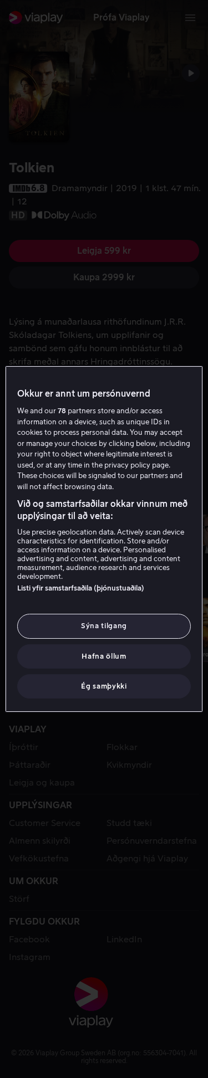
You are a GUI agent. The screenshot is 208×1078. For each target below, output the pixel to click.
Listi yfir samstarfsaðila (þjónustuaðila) (80, 588)
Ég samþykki (103, 686)
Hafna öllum (104, 656)
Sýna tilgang (104, 625)
